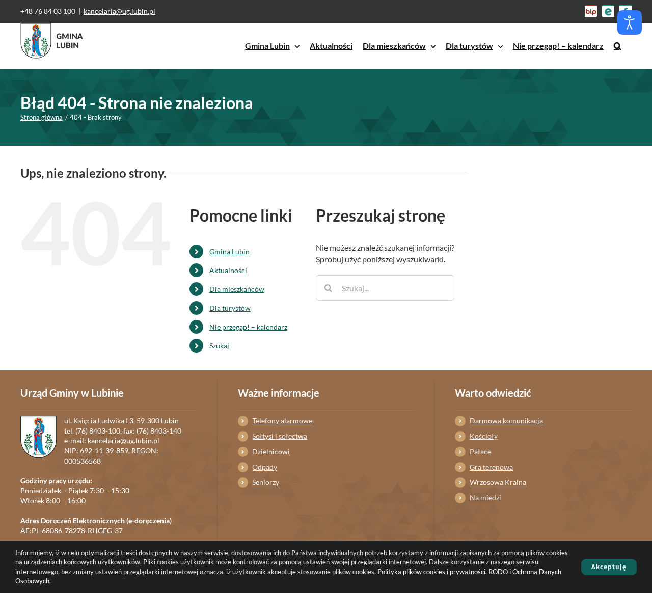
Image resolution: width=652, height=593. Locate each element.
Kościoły (484, 436)
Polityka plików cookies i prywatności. (432, 572)
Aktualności (228, 270)
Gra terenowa (491, 467)
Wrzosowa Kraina (498, 482)
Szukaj (219, 345)
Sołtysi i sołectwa (279, 436)
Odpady (264, 467)
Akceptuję (609, 567)
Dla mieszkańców (236, 289)
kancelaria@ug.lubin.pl (119, 11)
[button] (617, 46)
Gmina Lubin (229, 251)
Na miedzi (485, 497)
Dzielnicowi (271, 451)
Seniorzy (265, 482)
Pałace (480, 451)
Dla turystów (230, 308)
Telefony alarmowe (282, 420)
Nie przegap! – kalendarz (248, 326)
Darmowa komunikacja (506, 420)
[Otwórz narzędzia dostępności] (629, 22)
